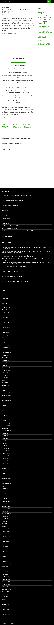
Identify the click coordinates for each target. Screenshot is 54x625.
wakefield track (47, 44)
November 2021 (5, 307)
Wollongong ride (5, 223)
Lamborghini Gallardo (41, 23)
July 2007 (4, 594)
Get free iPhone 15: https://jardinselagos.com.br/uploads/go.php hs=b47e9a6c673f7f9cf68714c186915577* (25, 251)
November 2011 (5, 478)
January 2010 (5, 528)
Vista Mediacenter (41, 44)
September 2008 (5, 564)
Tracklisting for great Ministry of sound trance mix (13, 200)
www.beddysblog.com (8, 1)
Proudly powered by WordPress (8, 623)
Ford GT (50, 17)
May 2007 (4, 599)
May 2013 (4, 440)
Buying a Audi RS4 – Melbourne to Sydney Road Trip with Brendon (16, 137)
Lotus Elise (47, 26)
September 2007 (5, 589)
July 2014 (4, 405)
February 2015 (5, 387)
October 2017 (5, 327)
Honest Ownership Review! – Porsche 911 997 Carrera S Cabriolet (16, 195)
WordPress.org (5, 298)
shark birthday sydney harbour (43, 38)
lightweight (40, 26)
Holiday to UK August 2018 (8, 203)
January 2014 (5, 420)
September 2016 (5, 352)
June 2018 (4, 317)
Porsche (50, 32)
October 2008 (5, 561)
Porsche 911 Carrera (41, 33)
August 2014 (5, 403)
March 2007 (4, 604)
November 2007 (5, 584)
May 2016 (4, 355)
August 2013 (5, 433)
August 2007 (5, 591)
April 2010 (4, 523)
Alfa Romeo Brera (41, 11)
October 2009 (5, 536)
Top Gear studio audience (47, 43)
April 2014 (4, 413)
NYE (47, 32)
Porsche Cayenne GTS (42, 36)
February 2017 (5, 342)
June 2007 (4, 596)
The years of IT (9, 242)
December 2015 (5, 367)
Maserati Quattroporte (42, 32)
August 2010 (5, 516)
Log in (3, 290)
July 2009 (4, 544)
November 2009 (5, 533)
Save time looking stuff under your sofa (10, 228)
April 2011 (4, 496)
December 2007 (5, 581)
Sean (3, 242)
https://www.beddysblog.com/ (8, 273)
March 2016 (4, 360)
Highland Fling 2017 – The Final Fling (10, 215)
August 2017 (5, 332)
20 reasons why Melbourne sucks (13, 239)
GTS (39, 19)
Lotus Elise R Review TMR (42, 27)
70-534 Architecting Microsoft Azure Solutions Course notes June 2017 (17, 230)
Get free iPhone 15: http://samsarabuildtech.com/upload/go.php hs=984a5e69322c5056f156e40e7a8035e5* (25, 262)
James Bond (40, 22)
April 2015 (4, 382)
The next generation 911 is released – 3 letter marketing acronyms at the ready (23, 278)
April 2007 (4, 601)
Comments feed (5, 295)
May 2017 (4, 337)
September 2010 (5, 513)
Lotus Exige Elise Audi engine (43, 31)
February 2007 (5, 606)
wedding (40, 45)
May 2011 (4, 493)
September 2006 (5, 617)
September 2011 (5, 483)
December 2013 (5, 423)
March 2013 (4, 445)
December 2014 (5, 392)
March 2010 (4, 526)
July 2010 (4, 518)
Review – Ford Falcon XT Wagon (19, 266)
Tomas (3, 278)
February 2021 (5, 309)
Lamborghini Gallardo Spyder (43, 24)
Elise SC (41, 17)
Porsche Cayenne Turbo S (42, 37)
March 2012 (4, 468)
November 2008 (5, 559)
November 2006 (5, 611)
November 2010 (5, 508)
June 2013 (4, 438)
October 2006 (5, 614)
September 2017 (5, 330)
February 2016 (5, 362)
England (44, 17)
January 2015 (5, 390)
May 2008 (4, 571)
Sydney (39, 42)
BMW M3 (48, 14)
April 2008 (4, 574)
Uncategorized (5, 7)
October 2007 (5, 586)
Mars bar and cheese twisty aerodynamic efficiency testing (14, 263)
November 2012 (5, 455)
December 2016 (5, 347)
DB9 (39, 17)
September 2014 (5, 400)
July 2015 (4, 375)
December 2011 (5, 476)
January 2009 (5, 556)
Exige (47, 17)
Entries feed (4, 293)
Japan (44, 21)
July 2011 (4, 488)
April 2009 (4, 551)
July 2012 (4, 460)
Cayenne (43, 15)
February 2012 (5, 471)
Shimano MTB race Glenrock (8, 213)
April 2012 (4, 465)
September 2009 (5, 538)
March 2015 (4, 385)
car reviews (40, 15)
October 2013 (5, 428)
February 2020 (5, 312)
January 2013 (5, 450)
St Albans (40, 40)
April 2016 (4, 357)
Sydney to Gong (44, 42)
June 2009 (4, 546)
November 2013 (5, 425)
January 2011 (5, 503)
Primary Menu (52, 1)
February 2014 (5, 418)
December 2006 (5, 609)
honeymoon (45, 19)
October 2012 (5, 458)
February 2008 (5, 579)
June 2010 (4, 521)
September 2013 (5, 430)
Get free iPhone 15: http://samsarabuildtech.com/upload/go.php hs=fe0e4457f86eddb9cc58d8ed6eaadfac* (25, 258)
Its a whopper (5, 210)
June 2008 (4, 569)
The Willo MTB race (6, 208)
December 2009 (5, 531)
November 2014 (5, 395)
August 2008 (5, 566)
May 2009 (4, 549)
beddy (15, 14)
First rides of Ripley (6, 218)
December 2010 (5, 506)
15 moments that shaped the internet (10, 198)
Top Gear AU (40, 43)
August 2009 (5, 541)
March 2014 (4, 415)
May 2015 (4, 380)
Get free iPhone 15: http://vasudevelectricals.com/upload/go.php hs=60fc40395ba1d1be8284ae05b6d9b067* (26, 255)
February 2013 (5, 448)
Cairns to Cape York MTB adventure (10, 205)
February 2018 (5, 322)
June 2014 (4, 408)
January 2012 (5, 473)
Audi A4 (45, 11)
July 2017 (4, 335)
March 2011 (4, 498)
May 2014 (4, 410)
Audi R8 (48, 11)
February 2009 (5, 554)
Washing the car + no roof (7, 260)
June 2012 (4, 463)
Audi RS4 (40, 12)
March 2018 (4, 319)
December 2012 (5, 453)
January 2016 (5, 365)
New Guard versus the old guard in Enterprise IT (12, 225)
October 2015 (5, 372)
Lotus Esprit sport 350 (41, 28)
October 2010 (5, 511)
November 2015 (5, 370)
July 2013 (4, 435)
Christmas (48, 16)
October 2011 (5, 481)
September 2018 (5, 314)
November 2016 (5, 350)
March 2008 (4, 576)
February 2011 (5, 501)
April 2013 (4, 443)
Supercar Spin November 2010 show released (12, 142)
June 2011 (4, 491)
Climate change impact (7, 220)
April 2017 (4, 340)
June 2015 (4, 377)
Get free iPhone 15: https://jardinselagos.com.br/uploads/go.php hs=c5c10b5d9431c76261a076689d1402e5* (26, 247)
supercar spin (46, 40)
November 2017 (5, 325)
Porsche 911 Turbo (42, 35)
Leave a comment (22, 14)
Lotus (43, 26)
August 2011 (5, 486)
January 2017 (5, 345)
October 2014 (5, 398)
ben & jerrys (42, 14)
